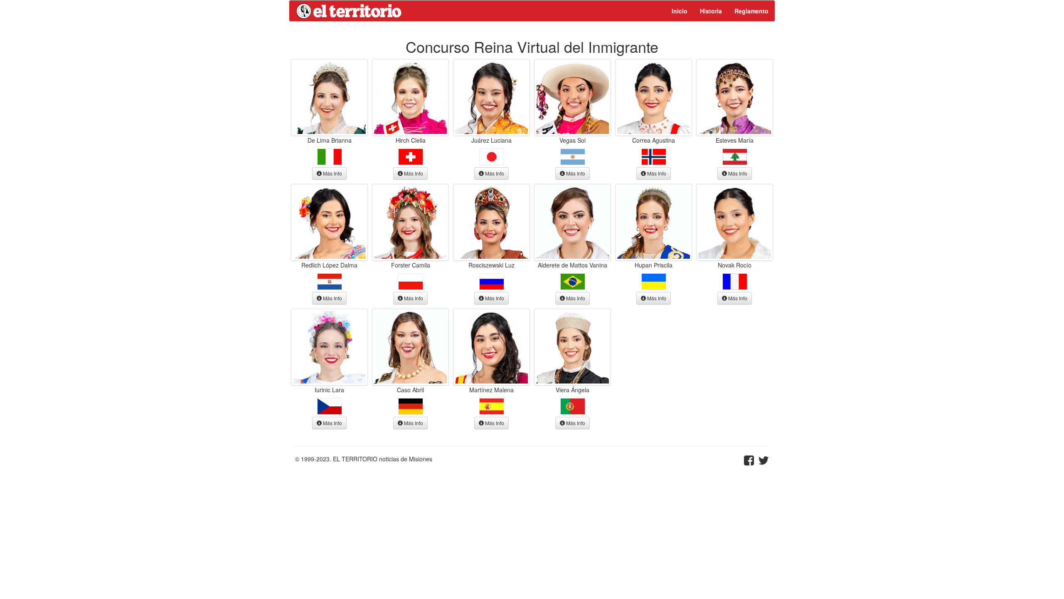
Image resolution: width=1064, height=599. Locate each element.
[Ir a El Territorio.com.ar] (349, 10)
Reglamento (751, 11)
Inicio (679, 11)
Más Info (332, 173)
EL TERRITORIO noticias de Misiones (382, 459)
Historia (711, 11)
